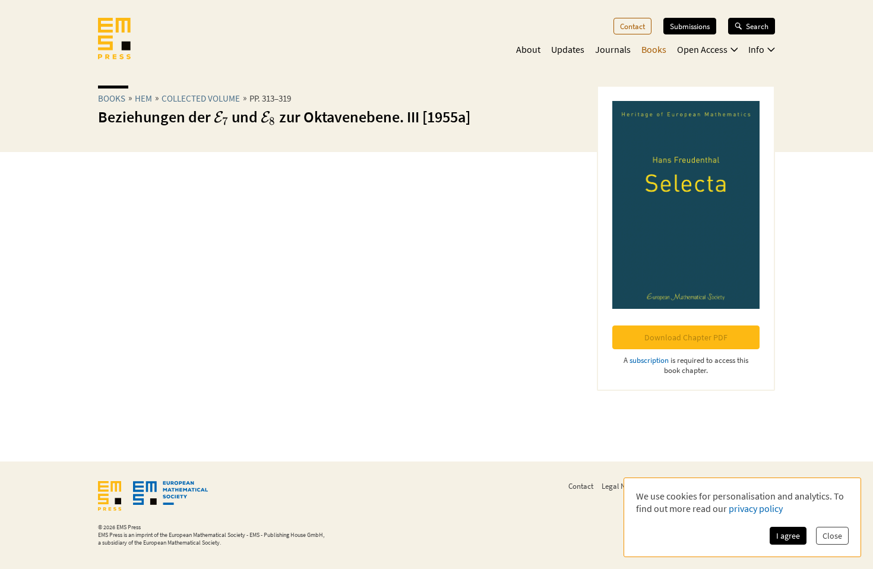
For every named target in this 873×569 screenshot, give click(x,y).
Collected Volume (201, 98)
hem (143, 98)
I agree (788, 535)
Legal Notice (621, 486)
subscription (649, 360)
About (528, 49)
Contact (632, 26)
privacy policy (756, 508)
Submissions (690, 26)
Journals (613, 49)
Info (756, 49)
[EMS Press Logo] (114, 40)
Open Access (702, 49)
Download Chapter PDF (686, 337)
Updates (567, 49)
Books (653, 49)
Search (757, 26)
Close (832, 535)
